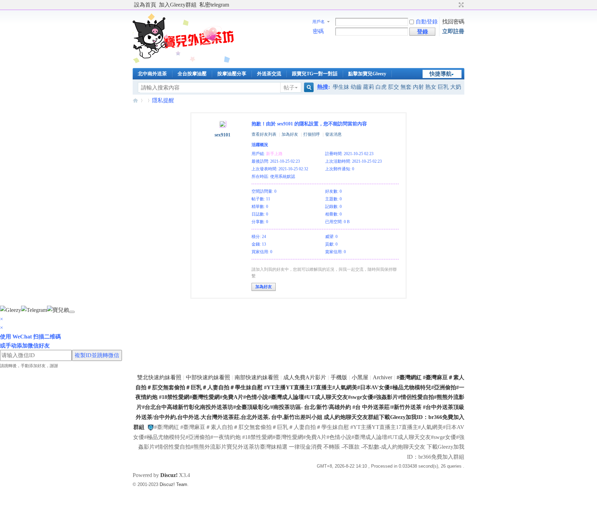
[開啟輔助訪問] (454, 5)
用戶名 (318, 21)
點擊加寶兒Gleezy (367, 73)
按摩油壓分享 (231, 73)
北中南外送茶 (152, 73)
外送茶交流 (269, 73)
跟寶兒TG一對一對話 (315, 73)
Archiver (382, 377)
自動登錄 (427, 22)
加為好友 (290, 134)
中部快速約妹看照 (208, 377)
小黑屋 (360, 377)
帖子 (289, 87)
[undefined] (72, 312)
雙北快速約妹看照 (159, 377)
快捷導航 (440, 74)
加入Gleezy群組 (178, 5)
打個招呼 (311, 134)
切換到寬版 (460, 5)
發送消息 (333, 134)
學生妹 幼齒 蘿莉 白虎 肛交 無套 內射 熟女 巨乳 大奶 (397, 87)
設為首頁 (145, 5)
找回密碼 (453, 22)
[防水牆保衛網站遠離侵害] (150, 427)
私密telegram (214, 5)
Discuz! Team (173, 484)
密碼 (318, 31)
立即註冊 (453, 31)
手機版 (339, 377)
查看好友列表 (264, 134)
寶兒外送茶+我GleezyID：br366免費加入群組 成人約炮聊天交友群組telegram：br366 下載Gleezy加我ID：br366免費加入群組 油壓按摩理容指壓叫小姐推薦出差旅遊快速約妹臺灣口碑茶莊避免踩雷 (135, 100)
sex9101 (222, 134)
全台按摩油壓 (192, 73)
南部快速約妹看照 (257, 377)
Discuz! (169, 475)
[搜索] (307, 88)
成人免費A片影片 (304, 377)
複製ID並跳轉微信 (97, 355)
